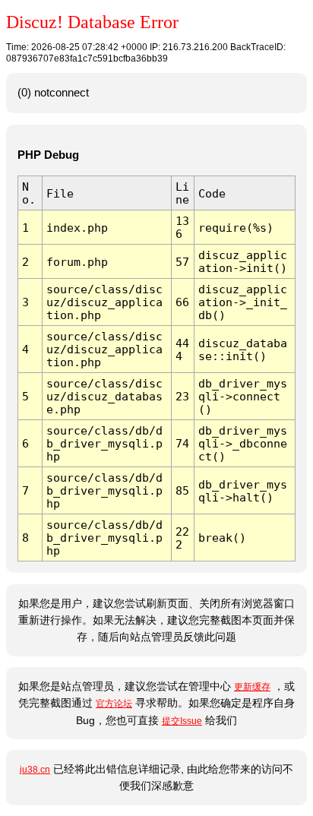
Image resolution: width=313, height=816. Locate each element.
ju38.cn (35, 769)
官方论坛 (114, 703)
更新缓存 (252, 687)
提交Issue (182, 721)
